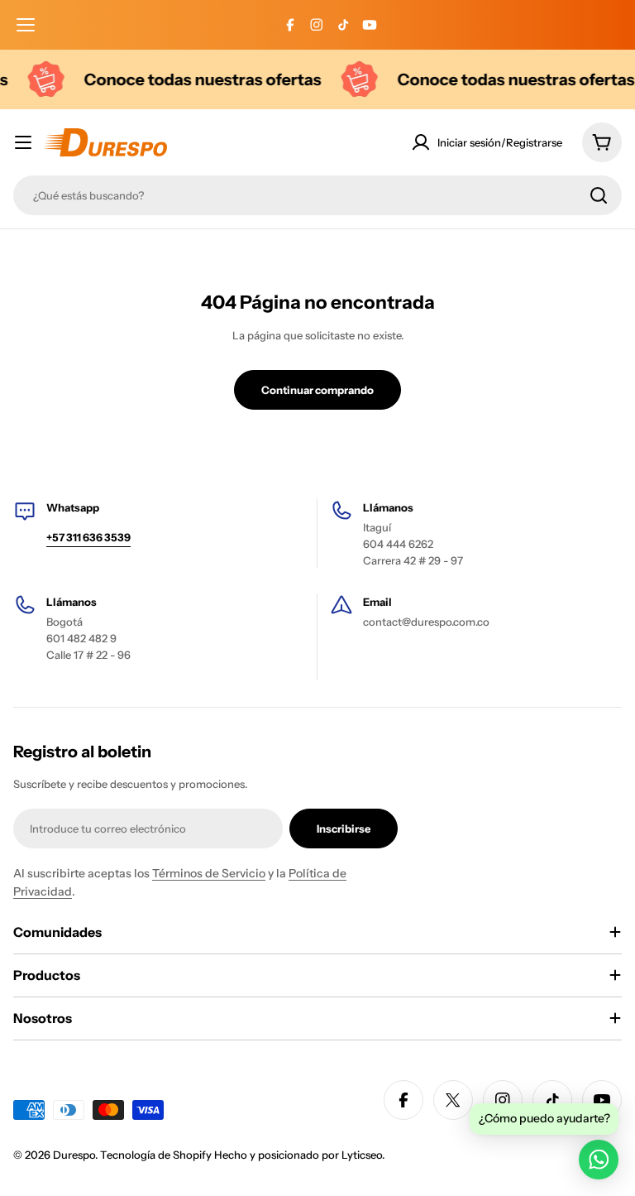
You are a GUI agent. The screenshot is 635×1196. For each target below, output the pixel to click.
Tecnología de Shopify (156, 1154)
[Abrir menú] (25, 25)
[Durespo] (38, 79)
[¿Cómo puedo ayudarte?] (598, 1159)
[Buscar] (599, 195)
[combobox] (317, 195)
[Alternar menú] (23, 142)
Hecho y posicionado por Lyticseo (298, 1154)
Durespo (74, 1154)
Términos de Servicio (208, 873)
